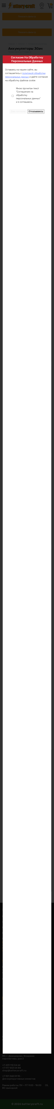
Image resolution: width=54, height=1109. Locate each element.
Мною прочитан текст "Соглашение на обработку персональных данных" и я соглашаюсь (28, 95)
